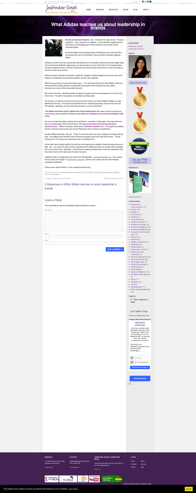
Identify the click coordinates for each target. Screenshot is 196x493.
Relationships (136, 267)
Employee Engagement (139, 229)
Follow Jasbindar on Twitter (139, 300)
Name (47, 233)
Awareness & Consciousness (136, 205)
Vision (125, 9)
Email (47, 240)
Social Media (135, 269)
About (146, 9)
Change (134, 212)
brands (96, 172)
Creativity (134, 217)
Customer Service (137, 222)
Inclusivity (134, 237)
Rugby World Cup (58, 83)
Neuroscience (136, 247)
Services (100, 9)
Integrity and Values (138, 242)
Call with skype (74, 467)
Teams (133, 279)
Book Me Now (140, 378)
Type (133, 284)
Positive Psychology (138, 264)
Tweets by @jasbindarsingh (139, 315)
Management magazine (76, 159)
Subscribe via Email (136, 49)
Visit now (97, 469)
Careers (134, 209)
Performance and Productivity (137, 253)
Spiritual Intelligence (138, 272)
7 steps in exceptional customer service (58, 178)
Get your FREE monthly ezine (140, 161)
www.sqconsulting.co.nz (103, 157)
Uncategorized (136, 287)
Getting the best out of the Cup (114, 178)
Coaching (134, 214)
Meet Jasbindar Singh (138, 82)
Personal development (139, 257)
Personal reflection (138, 259)
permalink (57, 174)
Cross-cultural (136, 219)
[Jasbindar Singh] (61, 12)
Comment (48, 210)
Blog (135, 9)
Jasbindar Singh (146, 484)
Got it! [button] (188, 489)
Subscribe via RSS (136, 46)
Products (113, 9)
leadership (77, 172)
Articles (133, 467)
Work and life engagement (140, 289)
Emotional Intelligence (67, 172)
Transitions (135, 282)
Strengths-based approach (141, 274)
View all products (135, 197)
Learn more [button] (73, 489)
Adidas (91, 172)
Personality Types (137, 262)
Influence (134, 239)
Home (88, 9)
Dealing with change (138, 224)
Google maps (49, 467)
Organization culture (138, 249)
